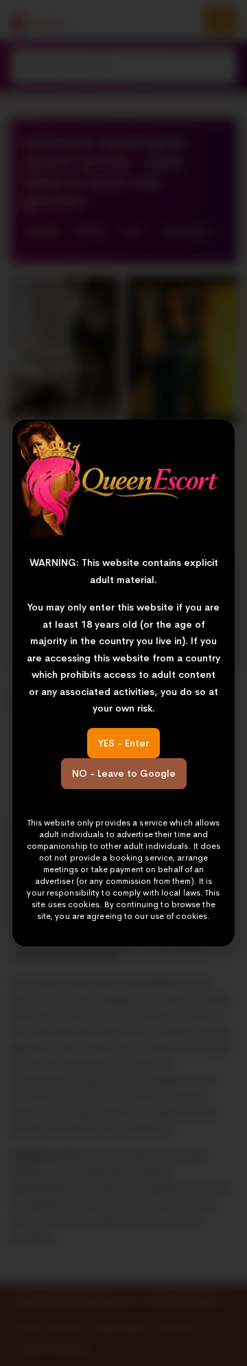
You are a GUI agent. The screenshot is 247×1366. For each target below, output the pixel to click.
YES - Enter (123, 743)
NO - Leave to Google (124, 773)
